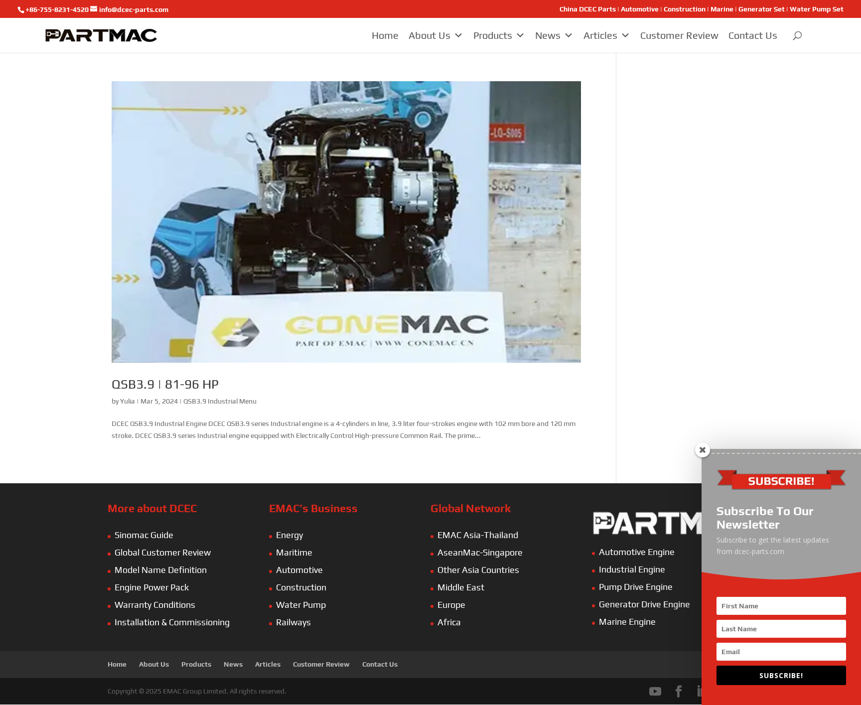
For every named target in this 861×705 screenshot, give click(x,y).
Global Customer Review (163, 552)
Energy (289, 535)
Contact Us (752, 35)
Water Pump (301, 604)
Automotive (299, 569)
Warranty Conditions (155, 604)
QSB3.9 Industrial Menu (220, 401)
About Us (429, 35)
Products (492, 35)
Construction (301, 587)
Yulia (127, 401)
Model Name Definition (161, 569)
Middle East (460, 587)
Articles (600, 35)
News (548, 35)
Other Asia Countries (478, 569)
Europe (451, 604)
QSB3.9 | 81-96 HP (165, 384)
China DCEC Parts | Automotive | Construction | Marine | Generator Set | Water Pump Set (702, 9)
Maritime (294, 552)
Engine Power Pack (152, 587)
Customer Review (679, 35)
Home (385, 35)
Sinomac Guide (144, 535)
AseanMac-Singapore (480, 552)
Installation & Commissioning (172, 622)
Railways (293, 622)
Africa (449, 622)
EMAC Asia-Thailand (477, 535)
